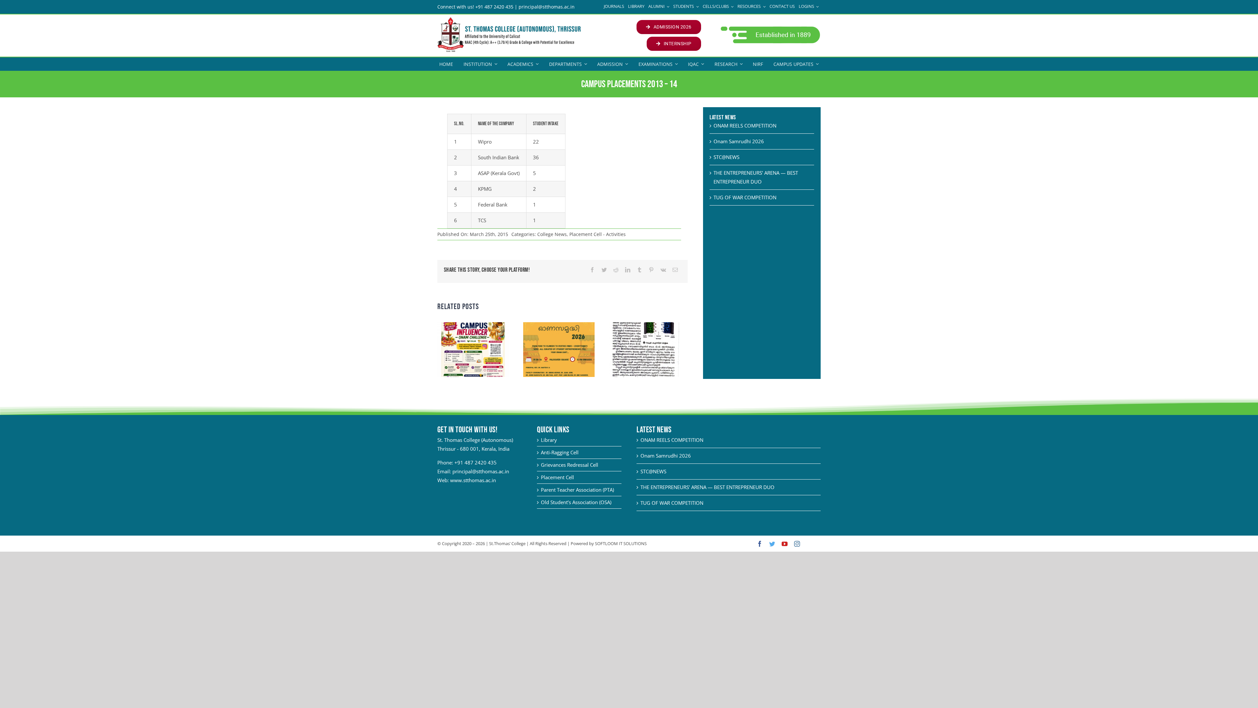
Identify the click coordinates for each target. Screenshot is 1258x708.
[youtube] (785, 544)
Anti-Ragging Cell (560, 452)
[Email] (675, 270)
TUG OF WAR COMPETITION (745, 197)
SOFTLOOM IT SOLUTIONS (621, 543)
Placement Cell (557, 477)
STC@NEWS (726, 157)
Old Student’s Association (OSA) (576, 502)
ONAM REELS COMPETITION (745, 125)
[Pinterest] (651, 270)
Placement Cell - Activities (597, 234)
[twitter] (772, 544)
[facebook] (760, 544)
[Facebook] (592, 270)
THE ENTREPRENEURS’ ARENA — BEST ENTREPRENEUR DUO (707, 487)
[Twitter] (604, 270)
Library (549, 440)
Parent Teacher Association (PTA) (577, 489)
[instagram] (797, 544)
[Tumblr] (639, 270)
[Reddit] (616, 270)
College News (552, 234)
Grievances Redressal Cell (569, 465)
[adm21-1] (770, 28)
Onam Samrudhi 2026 (739, 141)
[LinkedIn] (628, 270)
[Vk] (663, 270)
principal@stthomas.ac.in (480, 471)
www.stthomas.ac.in (473, 480)
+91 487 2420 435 (475, 462)
